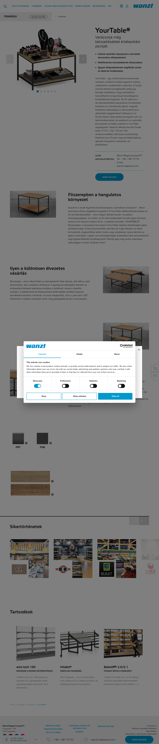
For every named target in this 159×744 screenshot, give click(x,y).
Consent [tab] (42, 354)
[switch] (65, 386)
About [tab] (116, 354)
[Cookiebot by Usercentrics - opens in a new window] (122, 346)
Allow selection (79, 396)
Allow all (115, 396)
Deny (44, 396)
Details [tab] (80, 354)
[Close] (139, 350)
